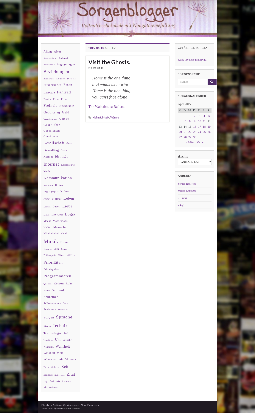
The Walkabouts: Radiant (106, 107)
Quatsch (47, 284)
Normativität (51, 249)
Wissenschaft (53, 359)
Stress (47, 326)
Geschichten (51, 130)
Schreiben (51, 297)
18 (204, 126)
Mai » (200, 142)
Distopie (71, 79)
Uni (58, 339)
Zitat (71, 374)
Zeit (65, 366)
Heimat (97, 117)
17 (199, 126)
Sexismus (49, 309)
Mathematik (61, 220)
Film (64, 99)
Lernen (47, 207)
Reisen (59, 283)
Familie (47, 99)
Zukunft (54, 381)
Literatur (57, 214)
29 (189, 137)
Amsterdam (50, 58)
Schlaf (46, 290)
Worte (46, 367)
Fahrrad (64, 92)
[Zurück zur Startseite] (127, 18)
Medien (47, 227)
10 (199, 121)
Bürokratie (49, 79)
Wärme (114, 117)
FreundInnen (66, 105)
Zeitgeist (48, 375)
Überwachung (50, 387)
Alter (57, 51)
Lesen (56, 206)
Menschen (61, 227)
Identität (61, 156)
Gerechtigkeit (50, 119)
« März (190, 142)
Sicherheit (63, 309)
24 (199, 131)
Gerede (64, 118)
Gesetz (70, 143)
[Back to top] (246, 404)
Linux (46, 215)
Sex (65, 303)
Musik (105, 117)
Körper (57, 198)
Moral (64, 233)
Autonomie (49, 65)
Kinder (47, 171)
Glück (64, 150)
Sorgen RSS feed (187, 183)
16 (194, 126)
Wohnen (70, 359)
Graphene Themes (70, 408)
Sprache (64, 316)
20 (180, 131)
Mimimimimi (51, 233)
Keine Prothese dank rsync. (192, 59)
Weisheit (49, 352)
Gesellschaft (54, 143)
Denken (60, 78)
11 (204, 121)
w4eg (181, 205)
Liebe (67, 206)
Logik (70, 214)
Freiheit (50, 105)
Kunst (46, 198)
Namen (65, 242)
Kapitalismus (68, 165)
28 (185, 137)
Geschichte (51, 125)
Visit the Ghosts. (109, 62)
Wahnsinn (48, 347)
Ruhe (69, 283)
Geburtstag (51, 112)
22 (189, 131)
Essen (67, 85)
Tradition (48, 340)
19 (209, 126)
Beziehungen (56, 71)
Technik (60, 325)
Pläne (61, 255)
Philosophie (49, 255)
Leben (68, 198)
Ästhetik (66, 381)
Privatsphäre (51, 269)
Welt (60, 352)
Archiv (183, 156)
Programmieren (57, 276)
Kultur (64, 191)
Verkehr (67, 340)
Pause (64, 249)
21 (185, 131)
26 (209, 131)
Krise (59, 185)
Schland (58, 290)
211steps (182, 198)
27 (180, 137)
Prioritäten (53, 262)
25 (204, 131)
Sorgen (48, 317)
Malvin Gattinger (187, 190)
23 (194, 131)
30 (194, 137)
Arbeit (63, 58)
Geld (65, 112)
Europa (49, 92)
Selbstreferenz (52, 303)
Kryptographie (51, 192)
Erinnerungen (52, 84)
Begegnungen (66, 64)
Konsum (48, 185)
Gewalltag (51, 150)
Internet (51, 164)
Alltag (47, 51)
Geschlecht (50, 136)
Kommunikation (57, 178)
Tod (66, 333)
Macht (47, 221)
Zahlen (55, 367)
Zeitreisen (60, 375)
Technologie (52, 333)
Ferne (56, 99)
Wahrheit (63, 346)
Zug (45, 381)
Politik (71, 255)
